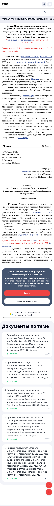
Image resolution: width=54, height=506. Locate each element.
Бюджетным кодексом (28, 235)
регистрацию (28, 96)
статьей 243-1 (46, 57)
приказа (34, 240)
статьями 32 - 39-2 (42, 212)
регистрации (22, 138)
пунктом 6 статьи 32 (30, 57)
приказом (26, 171)
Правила (35, 79)
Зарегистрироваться (27, 301)
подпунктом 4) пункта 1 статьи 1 (29, 62)
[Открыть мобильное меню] (49, 4)
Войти (27, 293)
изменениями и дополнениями (20, 40)
